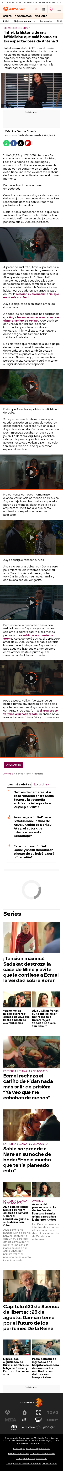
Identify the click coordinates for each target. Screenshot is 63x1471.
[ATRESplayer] (51, 9)
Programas (23, 16)
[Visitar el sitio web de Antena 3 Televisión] (10, 1412)
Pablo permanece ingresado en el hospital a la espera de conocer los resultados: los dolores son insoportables (45, 1368)
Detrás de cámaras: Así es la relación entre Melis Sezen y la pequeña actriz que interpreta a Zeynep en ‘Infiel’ (34, 799)
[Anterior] (2, 2)
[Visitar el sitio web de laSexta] (24, 1412)
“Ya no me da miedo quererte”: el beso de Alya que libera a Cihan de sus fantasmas (16, 1017)
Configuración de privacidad (31, 1458)
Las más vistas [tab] (19, 784)
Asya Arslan (13, 764)
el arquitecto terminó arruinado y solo (30, 712)
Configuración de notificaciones (23, 1463)
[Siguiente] (60, 2)
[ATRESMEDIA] (31, 1403)
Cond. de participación (42, 1453)
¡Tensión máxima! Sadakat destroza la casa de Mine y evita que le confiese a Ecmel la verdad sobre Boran (31, 969)
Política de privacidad (38, 1448)
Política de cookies (18, 1453)
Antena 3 (8, 773)
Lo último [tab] (41, 784)
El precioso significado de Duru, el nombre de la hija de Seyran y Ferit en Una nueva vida (16, 1366)
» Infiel (27, 773)
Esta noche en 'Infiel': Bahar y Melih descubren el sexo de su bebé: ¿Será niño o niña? (34, 851)
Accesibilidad (49, 1463)
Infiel (6, 21)
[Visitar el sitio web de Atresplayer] (31, 1427)
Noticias (41, 16)
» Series (18, 773)
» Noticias (37, 773)
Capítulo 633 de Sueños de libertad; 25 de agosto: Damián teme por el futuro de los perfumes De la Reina (31, 1317)
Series (7, 16)
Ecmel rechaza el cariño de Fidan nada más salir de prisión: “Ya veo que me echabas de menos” (28, 1087)
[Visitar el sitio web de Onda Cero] (38, 1419)
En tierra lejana (13, 3)
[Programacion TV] (43, 9)
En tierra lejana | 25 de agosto (25, 1071)
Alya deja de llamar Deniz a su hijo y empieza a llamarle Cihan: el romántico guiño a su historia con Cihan (16, 1216)
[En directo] (36, 9)
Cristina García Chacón (21, 131)
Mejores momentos (24, 21)
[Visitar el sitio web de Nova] (52, 1412)
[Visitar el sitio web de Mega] (10, 1419)
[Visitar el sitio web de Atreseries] (24, 1419)
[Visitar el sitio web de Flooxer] (49, 1427)
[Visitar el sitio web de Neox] (38, 1412)
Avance (37, 1200)
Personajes (46, 21)
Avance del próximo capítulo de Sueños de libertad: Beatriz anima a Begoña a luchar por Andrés (44, 1212)
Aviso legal (19, 1448)
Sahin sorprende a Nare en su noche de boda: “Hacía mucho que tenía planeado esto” (27, 1159)
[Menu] (59, 9)
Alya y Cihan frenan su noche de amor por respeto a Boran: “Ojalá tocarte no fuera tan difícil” (45, 1018)
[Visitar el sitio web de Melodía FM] (14, 1427)
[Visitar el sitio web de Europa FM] (52, 1419)
